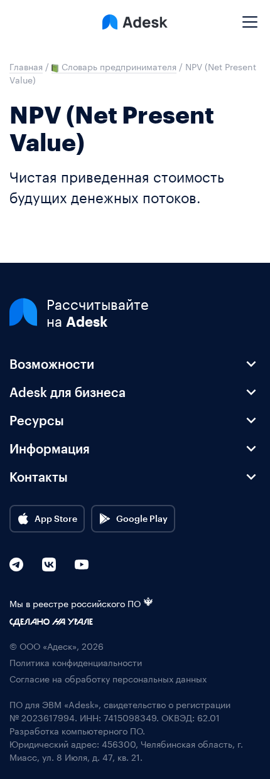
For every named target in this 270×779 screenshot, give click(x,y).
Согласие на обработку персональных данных (108, 678)
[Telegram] (16, 564)
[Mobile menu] (249, 17)
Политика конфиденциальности (75, 662)
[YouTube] (82, 564)
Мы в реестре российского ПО (75, 603)
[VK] (49, 564)
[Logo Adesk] (135, 21)
